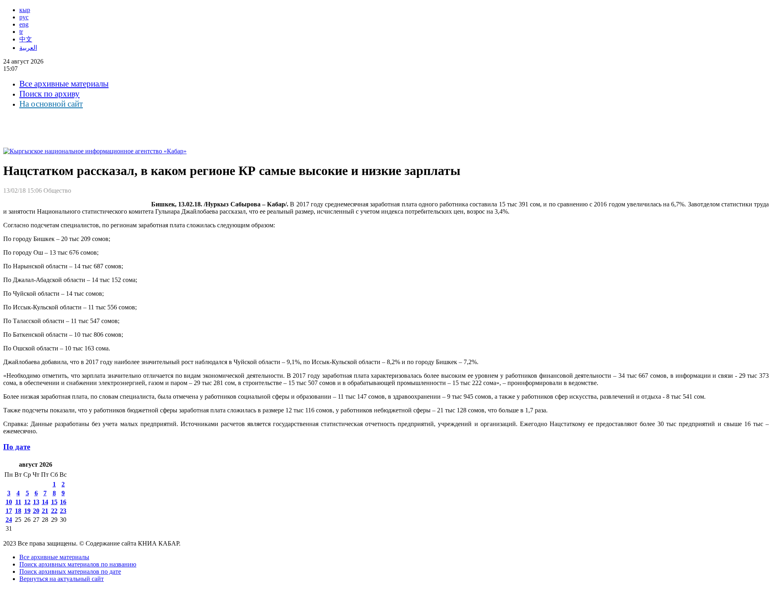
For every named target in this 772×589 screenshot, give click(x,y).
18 (18, 510)
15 (54, 501)
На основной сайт (51, 104)
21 (45, 510)
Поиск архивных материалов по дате (70, 571)
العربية (28, 47)
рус (24, 17)
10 (9, 501)
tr (21, 31)
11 (18, 501)
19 (27, 510)
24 (9, 519)
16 (63, 501)
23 (63, 510)
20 (36, 510)
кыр (24, 9)
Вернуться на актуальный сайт (61, 578)
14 (45, 501)
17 (9, 510)
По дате (16, 447)
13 (36, 501)
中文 (25, 39)
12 (27, 501)
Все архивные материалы (64, 84)
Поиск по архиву (49, 94)
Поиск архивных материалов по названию (77, 564)
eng (24, 24)
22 (54, 510)
